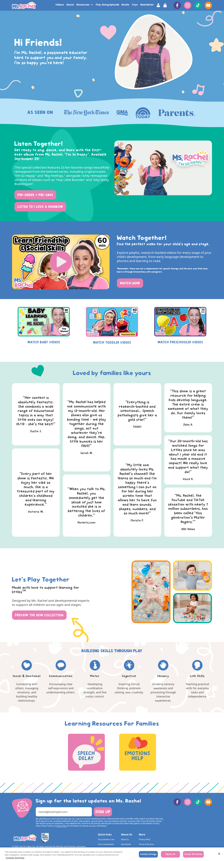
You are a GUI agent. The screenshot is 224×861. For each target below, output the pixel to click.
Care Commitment (106, 844)
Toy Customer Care (106, 839)
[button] (84, 5)
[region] (112, 854)
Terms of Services (146, 844)
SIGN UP (102, 811)
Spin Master (126, 844)
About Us (125, 839)
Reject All (170, 854)
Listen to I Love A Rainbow (40, 206)
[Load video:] (61, 262)
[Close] (219, 853)
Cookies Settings (15, 857)
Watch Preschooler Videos (180, 342)
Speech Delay (86, 756)
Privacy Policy (144, 839)
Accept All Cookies (193, 854)
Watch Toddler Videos (112, 342)
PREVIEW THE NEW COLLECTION (39, 615)
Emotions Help (137, 756)
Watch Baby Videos (43, 342)
